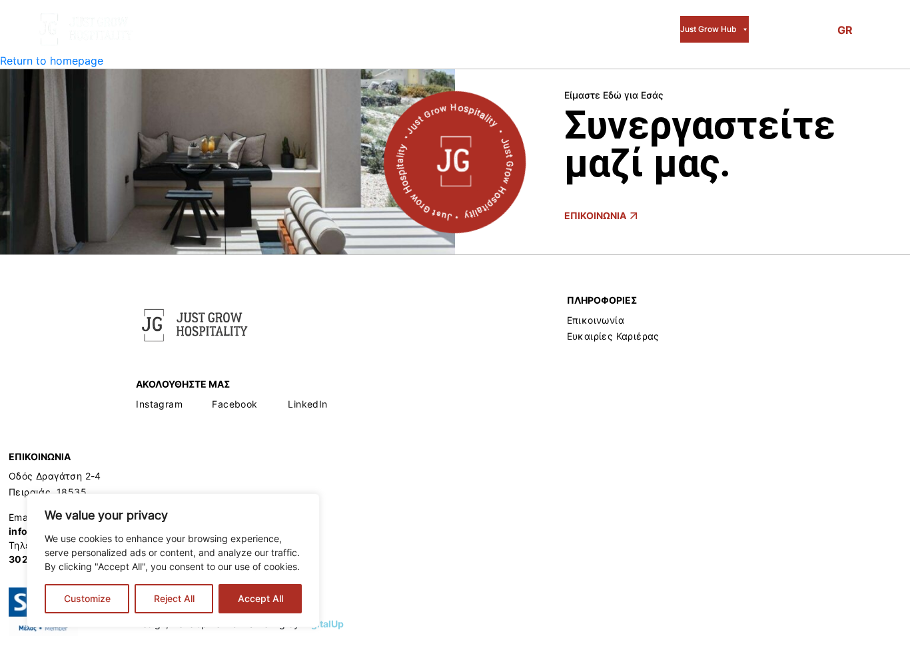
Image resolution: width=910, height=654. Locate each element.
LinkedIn (307, 404)
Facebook (234, 404)
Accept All (260, 598)
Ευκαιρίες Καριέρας (613, 336)
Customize (87, 598)
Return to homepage (51, 60)
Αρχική (234, 29)
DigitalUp (323, 623)
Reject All (174, 598)
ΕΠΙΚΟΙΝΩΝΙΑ (595, 215)
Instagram (159, 404)
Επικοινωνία (595, 320)
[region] (173, 560)
